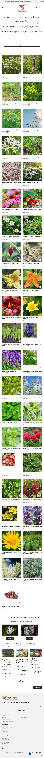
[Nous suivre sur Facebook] (2, 748)
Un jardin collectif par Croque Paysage (35, 660)
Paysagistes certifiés (6, 719)
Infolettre (3, 715)
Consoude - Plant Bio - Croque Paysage (31, 157)
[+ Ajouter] (19, 73)
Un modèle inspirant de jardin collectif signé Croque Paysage (7, 662)
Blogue (29, 638)
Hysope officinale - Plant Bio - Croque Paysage (32, 344)
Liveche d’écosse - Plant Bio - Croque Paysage (32, 371)
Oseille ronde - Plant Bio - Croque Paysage (11, 499)
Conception (10, 638)
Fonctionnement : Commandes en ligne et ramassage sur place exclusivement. (22, 45)
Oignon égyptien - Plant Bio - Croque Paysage (11, 474)
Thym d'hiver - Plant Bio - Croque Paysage (11, 579)
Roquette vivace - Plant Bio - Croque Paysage (11, 526)
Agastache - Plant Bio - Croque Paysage (31, 76)
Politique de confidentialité (7, 721)
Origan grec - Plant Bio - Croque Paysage (31, 474)
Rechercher (4, 713)
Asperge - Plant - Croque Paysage (9, 103)
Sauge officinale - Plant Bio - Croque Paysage (32, 526)
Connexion (4, 717)
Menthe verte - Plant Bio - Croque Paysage (11, 448)
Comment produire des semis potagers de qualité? (22, 661)
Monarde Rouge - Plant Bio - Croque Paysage (32, 448)
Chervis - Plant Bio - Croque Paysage (30, 130)
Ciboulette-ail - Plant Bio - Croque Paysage (11, 157)
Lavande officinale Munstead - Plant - (10, 371)
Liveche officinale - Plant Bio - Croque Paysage (11, 397)
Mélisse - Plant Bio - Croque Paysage (9, 422)
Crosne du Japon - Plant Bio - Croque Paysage (11, 182)
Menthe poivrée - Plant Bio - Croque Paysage (32, 422)
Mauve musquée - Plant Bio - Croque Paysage (32, 397)
